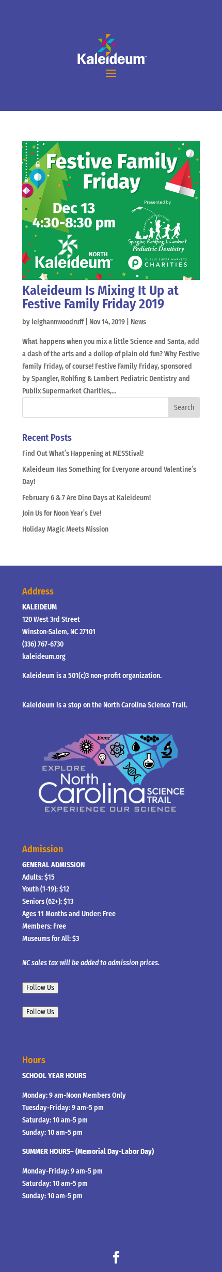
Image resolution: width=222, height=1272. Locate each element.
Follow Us (40, 988)
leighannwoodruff (57, 322)
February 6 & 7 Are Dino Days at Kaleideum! (86, 497)
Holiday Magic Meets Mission (65, 529)
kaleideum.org (44, 656)
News (138, 322)
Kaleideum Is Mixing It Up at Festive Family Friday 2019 (100, 297)
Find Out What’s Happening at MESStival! (83, 453)
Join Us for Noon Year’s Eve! (61, 513)
